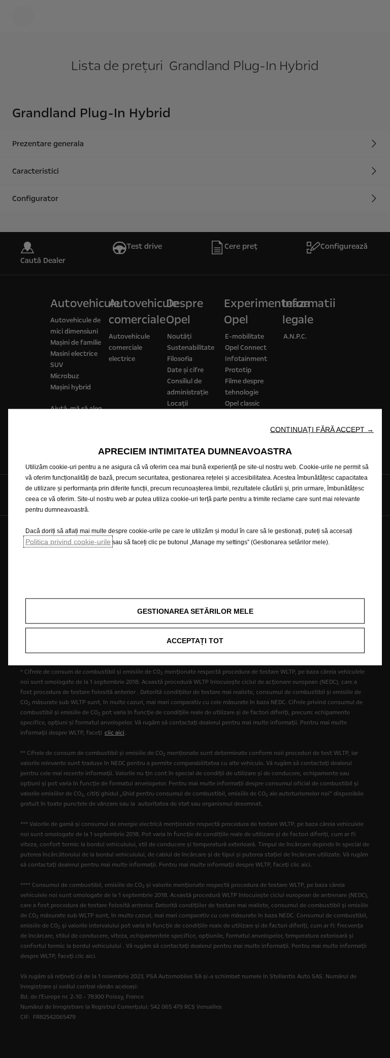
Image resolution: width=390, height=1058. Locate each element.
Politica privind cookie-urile (68, 542)
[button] (322, 429)
